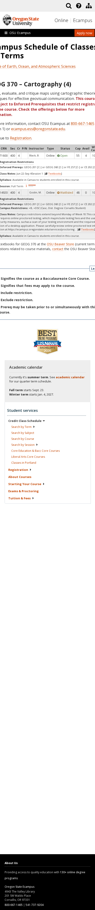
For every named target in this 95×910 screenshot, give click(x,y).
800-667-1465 (82, 123)
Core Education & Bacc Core (35, 451)
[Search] (68, 5)
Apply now (84, 33)
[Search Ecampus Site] (68, 5)
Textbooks (54, 173)
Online (61, 20)
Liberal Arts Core (28, 457)
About (19, 477)
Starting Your (24, 484)
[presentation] (78, 5)
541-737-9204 (35, 905)
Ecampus (82, 20)
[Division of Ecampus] (88, 5)
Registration (20, 138)
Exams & (23, 491)
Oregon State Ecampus (19, 887)
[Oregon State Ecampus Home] (71, 20)
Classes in (23, 463)
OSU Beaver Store (60, 244)
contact (57, 249)
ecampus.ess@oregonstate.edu (38, 128)
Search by (21, 427)
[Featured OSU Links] (78, 5)
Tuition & (19, 498)
